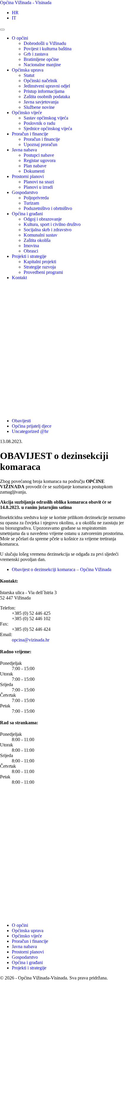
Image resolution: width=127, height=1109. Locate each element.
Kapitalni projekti (40, 261)
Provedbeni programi (43, 272)
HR (15, 12)
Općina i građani (27, 213)
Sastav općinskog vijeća (46, 117)
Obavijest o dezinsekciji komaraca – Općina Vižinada (61, 569)
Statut (29, 75)
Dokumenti (34, 171)
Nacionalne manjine (42, 64)
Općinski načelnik (40, 80)
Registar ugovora (40, 160)
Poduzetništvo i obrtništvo (48, 208)
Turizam (31, 203)
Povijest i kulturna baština (47, 48)
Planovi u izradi (38, 187)
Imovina (31, 245)
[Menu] (2, 29)
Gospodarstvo (25, 192)
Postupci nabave (39, 155)
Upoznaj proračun (40, 144)
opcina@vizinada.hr (30, 639)
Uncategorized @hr (30, 431)
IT (14, 17)
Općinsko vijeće (27, 112)
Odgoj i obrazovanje (43, 219)
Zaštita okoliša (37, 240)
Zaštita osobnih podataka (47, 96)
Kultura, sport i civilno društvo (52, 224)
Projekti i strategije (29, 256)
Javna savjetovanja (41, 101)
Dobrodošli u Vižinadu (45, 43)
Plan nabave (35, 165)
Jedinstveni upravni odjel (47, 85)
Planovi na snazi (39, 181)
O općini (20, 38)
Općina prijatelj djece (31, 426)
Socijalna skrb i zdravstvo (47, 229)
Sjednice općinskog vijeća (48, 128)
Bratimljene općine (41, 59)
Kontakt (19, 277)
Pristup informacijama (44, 91)
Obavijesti (21, 420)
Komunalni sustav (40, 234)
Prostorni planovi (28, 176)
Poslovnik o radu (39, 123)
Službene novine (39, 107)
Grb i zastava (36, 53)
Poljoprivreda (36, 197)
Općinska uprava (27, 69)
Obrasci (31, 250)
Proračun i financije (30, 133)
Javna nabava (24, 149)
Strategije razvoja (40, 266)
